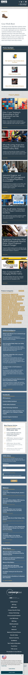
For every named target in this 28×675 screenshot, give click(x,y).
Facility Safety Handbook (9, 404)
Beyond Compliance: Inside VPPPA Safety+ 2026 (14, 429)
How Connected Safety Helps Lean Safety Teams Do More (13, 344)
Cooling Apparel (13, 301)
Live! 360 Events (14, 618)
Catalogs (19, 298)
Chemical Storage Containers (7, 299)
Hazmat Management (6, 310)
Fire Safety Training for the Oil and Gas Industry (12, 572)
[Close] (21, 655)
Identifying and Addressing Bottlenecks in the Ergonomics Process (13, 558)
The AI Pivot (14, 646)
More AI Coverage (8, 389)
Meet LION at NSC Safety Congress (15, 86)
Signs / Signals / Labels (6, 322)
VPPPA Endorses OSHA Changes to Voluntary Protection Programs (15, 449)
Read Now (5, 127)
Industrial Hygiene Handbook (10, 417)
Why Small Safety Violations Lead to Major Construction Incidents (14, 211)
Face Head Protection (13, 306)
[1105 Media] (14, 598)
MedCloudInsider (14, 624)
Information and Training (7, 312)
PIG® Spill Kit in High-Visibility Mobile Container (14, 61)
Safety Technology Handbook (10, 407)
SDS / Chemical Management (16, 315)
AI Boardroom (14, 602)
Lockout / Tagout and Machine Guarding (10, 313)
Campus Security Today (14, 610)
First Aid (10, 308)
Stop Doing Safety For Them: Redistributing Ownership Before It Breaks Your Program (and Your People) (14, 528)
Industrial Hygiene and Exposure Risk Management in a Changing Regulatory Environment (14, 178)
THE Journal (14, 649)
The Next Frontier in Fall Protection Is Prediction (12, 367)
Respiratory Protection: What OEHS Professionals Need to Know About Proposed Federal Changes (14, 242)
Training (13, 320)
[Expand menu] (26, 2)
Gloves (22, 308)
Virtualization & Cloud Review (14, 651)
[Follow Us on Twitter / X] (23, 1)
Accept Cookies (12, 672)
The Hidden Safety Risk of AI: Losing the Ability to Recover (13, 355)
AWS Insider (14, 607)
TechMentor (14, 640)
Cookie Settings (12, 668)
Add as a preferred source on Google (23, 4)
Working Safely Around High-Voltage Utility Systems (14, 518)
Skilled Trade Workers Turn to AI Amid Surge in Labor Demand (14, 334)
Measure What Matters (8, 562)
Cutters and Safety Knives (7, 303)
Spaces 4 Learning (14, 638)
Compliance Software (19, 299)
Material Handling (5, 315)
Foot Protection (17, 308)
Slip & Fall (14, 322)
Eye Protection (5, 306)
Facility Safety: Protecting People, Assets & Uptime (13, 493)
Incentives (22, 310)
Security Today (14, 635)
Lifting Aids (15, 312)
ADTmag (14, 604)
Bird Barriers (14, 298)
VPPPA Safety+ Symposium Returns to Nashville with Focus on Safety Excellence (15, 439)
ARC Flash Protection (20, 296)
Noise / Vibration (5, 317)
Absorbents (21, 290)
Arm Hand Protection (6, 298)
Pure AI (14, 626)
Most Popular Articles (10, 425)
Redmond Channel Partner (14, 632)
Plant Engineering (18, 319)
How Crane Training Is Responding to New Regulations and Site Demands (11, 115)
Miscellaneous (4, 324)
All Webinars (6, 543)
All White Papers (7, 580)
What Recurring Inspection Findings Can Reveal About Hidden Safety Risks (13, 146)
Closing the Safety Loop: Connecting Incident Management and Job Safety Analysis (12, 510)
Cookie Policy (4, 665)
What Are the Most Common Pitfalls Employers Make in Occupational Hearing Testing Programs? (13, 553)
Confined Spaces (5, 301)
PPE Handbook (6, 398)
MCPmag (14, 621)
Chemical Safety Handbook (10, 401)
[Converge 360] (14, 592)
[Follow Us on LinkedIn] (21, 1)
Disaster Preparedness (17, 303)
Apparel (13, 296)
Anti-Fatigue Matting (6, 296)
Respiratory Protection (6, 320)
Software (19, 322)
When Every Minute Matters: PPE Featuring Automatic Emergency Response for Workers (14, 501)
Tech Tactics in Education (14, 643)
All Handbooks (7, 420)
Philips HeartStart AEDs (15, 74)
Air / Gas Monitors (14, 294)
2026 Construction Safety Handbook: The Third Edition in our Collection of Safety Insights (13, 412)
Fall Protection (21, 306)
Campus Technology (14, 613)
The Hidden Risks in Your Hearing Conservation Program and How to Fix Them (12, 537)
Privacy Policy (12, 472)
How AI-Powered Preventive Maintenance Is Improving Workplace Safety (14, 379)
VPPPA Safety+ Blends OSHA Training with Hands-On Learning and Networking (14, 445)
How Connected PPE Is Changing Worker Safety (12, 273)
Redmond (14, 629)
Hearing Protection (15, 310)
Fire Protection (5, 308)
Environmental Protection (14, 615)
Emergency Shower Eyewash (7, 305)
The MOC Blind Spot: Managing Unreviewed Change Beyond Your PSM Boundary (13, 567)
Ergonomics (17, 305)
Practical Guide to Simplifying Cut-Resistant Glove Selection (14, 576)
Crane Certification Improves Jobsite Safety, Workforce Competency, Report (14, 434)
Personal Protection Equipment (8, 319)
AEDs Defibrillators (5, 294)
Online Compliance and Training (16, 317)
